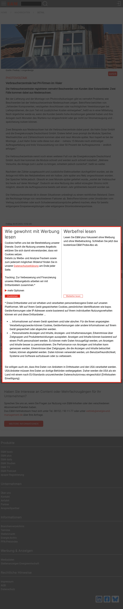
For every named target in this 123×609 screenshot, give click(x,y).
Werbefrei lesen (73, 296)
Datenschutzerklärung (26, 265)
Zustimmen (12, 296)
